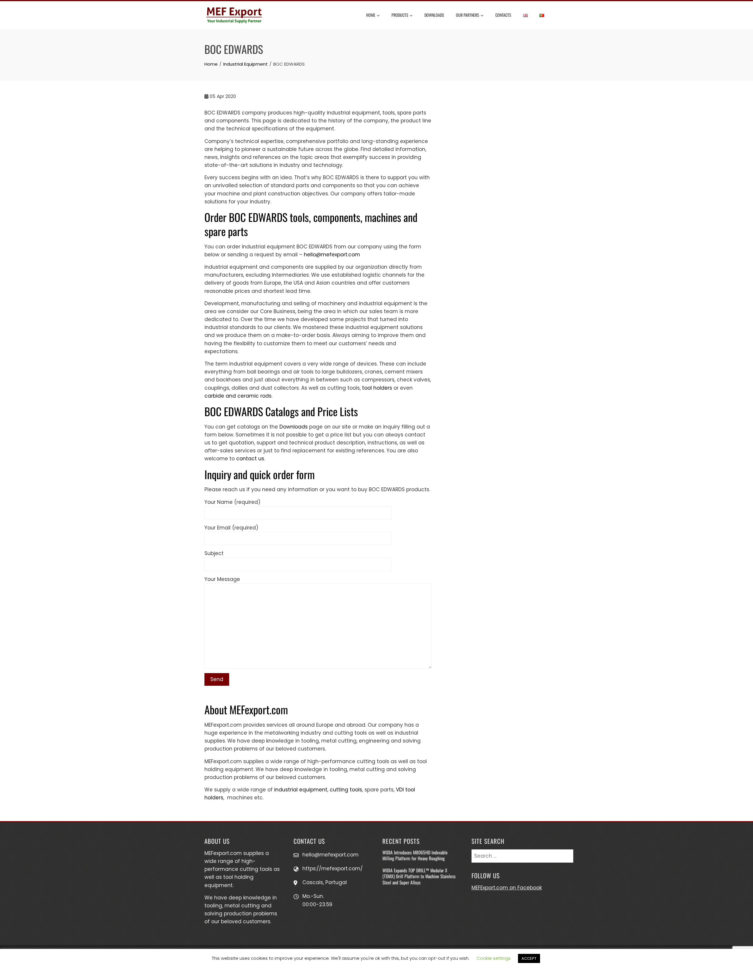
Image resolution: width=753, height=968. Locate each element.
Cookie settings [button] (494, 958)
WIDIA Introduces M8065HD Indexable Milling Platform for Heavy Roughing (415, 855)
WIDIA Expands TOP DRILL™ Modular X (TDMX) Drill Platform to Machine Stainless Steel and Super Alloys (419, 876)
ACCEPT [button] (529, 958)
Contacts (503, 15)
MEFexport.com (223, 853)
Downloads (434, 15)
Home (370, 15)
